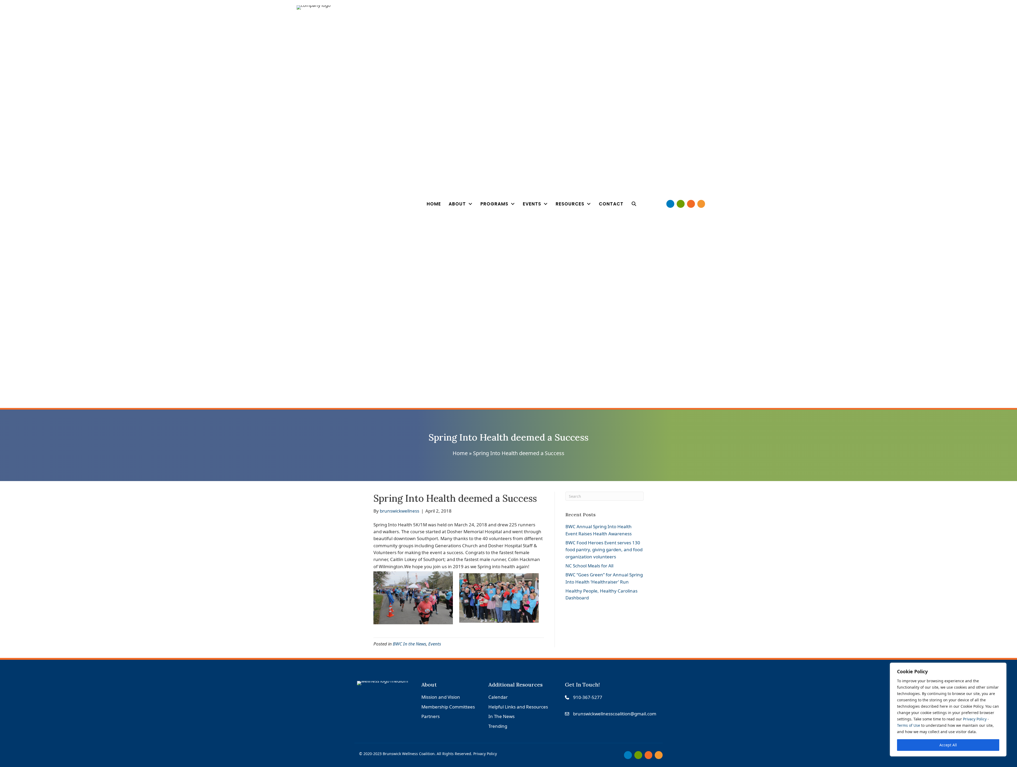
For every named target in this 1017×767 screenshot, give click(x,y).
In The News (501, 716)
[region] (948, 709)
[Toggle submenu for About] (470, 204)
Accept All (948, 744)
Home (460, 453)
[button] (634, 204)
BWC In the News (409, 644)
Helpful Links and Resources (518, 707)
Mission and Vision (440, 697)
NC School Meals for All (589, 566)
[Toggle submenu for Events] (545, 204)
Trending (497, 726)
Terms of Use (908, 725)
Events (434, 644)
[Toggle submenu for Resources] (588, 204)
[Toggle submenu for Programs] (512, 204)
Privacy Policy (975, 718)
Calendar (498, 697)
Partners (430, 716)
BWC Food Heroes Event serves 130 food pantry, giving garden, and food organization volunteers (604, 550)
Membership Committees (448, 707)
